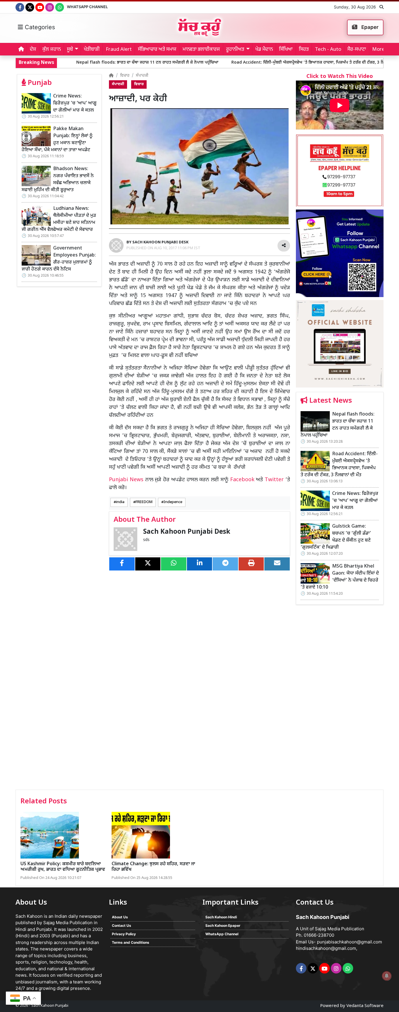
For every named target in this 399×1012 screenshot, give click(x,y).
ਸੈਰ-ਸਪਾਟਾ (356, 49)
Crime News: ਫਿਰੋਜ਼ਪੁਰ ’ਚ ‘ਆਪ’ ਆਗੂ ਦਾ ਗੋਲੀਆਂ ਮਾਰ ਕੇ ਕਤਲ (75, 103)
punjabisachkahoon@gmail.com (349, 942)
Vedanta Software (365, 1006)
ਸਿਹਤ (304, 49)
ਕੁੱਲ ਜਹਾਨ (51, 49)
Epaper (369, 27)
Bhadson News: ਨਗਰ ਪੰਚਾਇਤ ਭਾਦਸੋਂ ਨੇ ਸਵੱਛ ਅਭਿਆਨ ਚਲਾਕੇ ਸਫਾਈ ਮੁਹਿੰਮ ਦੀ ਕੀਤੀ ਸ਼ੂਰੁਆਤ (58, 179)
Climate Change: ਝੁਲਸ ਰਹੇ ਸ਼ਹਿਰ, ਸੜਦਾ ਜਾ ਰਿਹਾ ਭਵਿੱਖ (153, 867)
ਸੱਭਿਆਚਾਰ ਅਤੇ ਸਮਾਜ (157, 49)
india (120, 502)
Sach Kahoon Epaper (222, 925)
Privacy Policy (124, 934)
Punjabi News (126, 480)
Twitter (274, 480)
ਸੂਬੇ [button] (70, 49)
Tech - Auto (328, 49)
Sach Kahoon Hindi (221, 917)
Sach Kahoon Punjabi (49, 1005)
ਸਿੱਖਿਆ (286, 49)
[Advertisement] (340, 699)
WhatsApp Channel (87, 6)
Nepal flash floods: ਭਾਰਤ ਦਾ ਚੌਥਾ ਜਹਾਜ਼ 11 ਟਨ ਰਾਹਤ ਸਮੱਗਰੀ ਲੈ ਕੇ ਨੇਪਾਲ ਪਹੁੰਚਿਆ (98, 62)
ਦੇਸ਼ (33, 49)
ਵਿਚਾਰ (124, 75)
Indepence (173, 502)
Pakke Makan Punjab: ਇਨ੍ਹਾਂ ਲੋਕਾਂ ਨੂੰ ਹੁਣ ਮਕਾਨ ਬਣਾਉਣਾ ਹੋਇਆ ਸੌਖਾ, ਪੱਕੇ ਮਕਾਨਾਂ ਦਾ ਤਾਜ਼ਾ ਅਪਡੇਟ (57, 139)
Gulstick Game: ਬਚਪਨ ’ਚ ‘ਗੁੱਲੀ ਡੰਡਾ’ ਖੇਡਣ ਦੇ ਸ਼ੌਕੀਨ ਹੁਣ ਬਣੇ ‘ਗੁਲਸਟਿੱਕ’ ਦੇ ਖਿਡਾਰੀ (336, 537)
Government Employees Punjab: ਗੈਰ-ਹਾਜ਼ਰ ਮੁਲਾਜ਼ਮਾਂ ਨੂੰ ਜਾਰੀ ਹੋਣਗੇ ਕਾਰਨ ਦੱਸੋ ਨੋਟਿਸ (59, 259)
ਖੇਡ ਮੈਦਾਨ (264, 49)
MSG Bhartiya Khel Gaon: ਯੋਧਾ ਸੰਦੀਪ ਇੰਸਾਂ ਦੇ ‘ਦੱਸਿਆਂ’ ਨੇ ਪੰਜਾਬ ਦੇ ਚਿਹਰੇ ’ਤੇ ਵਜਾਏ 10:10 (340, 577)
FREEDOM (144, 502)
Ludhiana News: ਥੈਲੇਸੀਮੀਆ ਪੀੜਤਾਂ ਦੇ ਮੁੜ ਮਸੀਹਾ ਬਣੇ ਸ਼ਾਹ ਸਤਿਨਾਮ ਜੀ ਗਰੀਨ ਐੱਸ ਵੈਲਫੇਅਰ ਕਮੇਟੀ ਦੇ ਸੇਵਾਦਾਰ (59, 219)
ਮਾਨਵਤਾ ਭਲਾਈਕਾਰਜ (201, 49)
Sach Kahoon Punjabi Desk (186, 532)
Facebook (242, 480)
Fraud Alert (119, 49)
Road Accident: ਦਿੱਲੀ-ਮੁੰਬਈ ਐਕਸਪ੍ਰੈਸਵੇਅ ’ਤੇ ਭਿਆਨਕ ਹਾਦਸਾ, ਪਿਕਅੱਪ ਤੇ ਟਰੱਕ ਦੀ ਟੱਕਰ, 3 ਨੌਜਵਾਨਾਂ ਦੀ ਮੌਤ (269, 62)
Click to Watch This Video (339, 76)
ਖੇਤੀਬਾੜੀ (92, 49)
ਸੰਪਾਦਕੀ (142, 75)
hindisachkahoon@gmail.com (326, 948)
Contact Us (121, 925)
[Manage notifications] (386, 975)
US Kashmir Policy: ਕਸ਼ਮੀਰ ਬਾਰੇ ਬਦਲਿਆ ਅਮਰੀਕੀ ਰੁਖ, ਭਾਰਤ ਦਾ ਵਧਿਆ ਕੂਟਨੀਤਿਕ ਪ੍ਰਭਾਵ (62, 867)
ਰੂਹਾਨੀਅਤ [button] (235, 49)
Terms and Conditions (130, 942)
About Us (120, 917)
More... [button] (380, 49)
